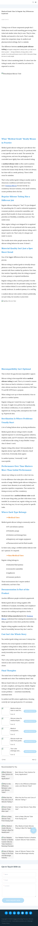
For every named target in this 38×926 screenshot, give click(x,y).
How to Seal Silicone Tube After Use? (25, 808)
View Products (30, 711)
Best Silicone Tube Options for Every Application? (25, 773)
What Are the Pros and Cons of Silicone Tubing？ (25, 798)
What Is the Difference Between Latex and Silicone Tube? (25, 785)
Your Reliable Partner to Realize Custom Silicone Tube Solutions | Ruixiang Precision (25, 839)
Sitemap (30, 921)
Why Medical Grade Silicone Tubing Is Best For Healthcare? (25, 827)
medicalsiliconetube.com (19, 921)
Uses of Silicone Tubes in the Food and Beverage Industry (24, 852)
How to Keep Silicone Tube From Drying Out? (24, 817)
